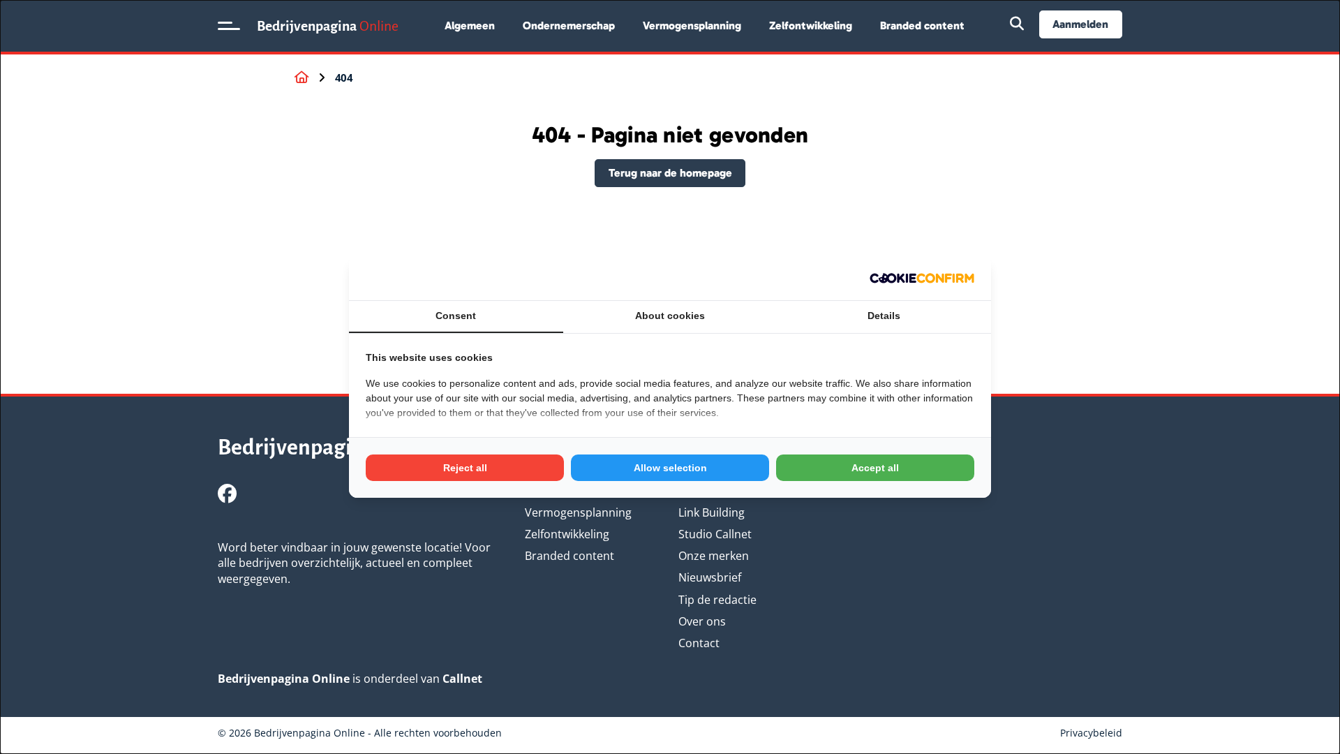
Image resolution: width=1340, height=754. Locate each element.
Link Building (711, 512)
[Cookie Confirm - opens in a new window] (922, 278)
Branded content (922, 25)
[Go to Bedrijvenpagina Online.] (301, 77)
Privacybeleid (1091, 732)
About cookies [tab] (670, 315)
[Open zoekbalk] (1017, 24)
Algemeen (470, 25)
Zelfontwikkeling (810, 25)
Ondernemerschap (569, 25)
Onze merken (713, 555)
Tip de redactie (717, 599)
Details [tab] (884, 315)
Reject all (465, 467)
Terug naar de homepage (670, 172)
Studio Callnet (715, 534)
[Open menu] (229, 26)
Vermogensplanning (692, 25)
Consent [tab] (456, 315)
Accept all (875, 467)
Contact (699, 643)
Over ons (702, 621)
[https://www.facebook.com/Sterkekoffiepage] (227, 493)
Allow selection (670, 467)
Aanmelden (1080, 24)
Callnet (462, 678)
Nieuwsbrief (709, 577)
